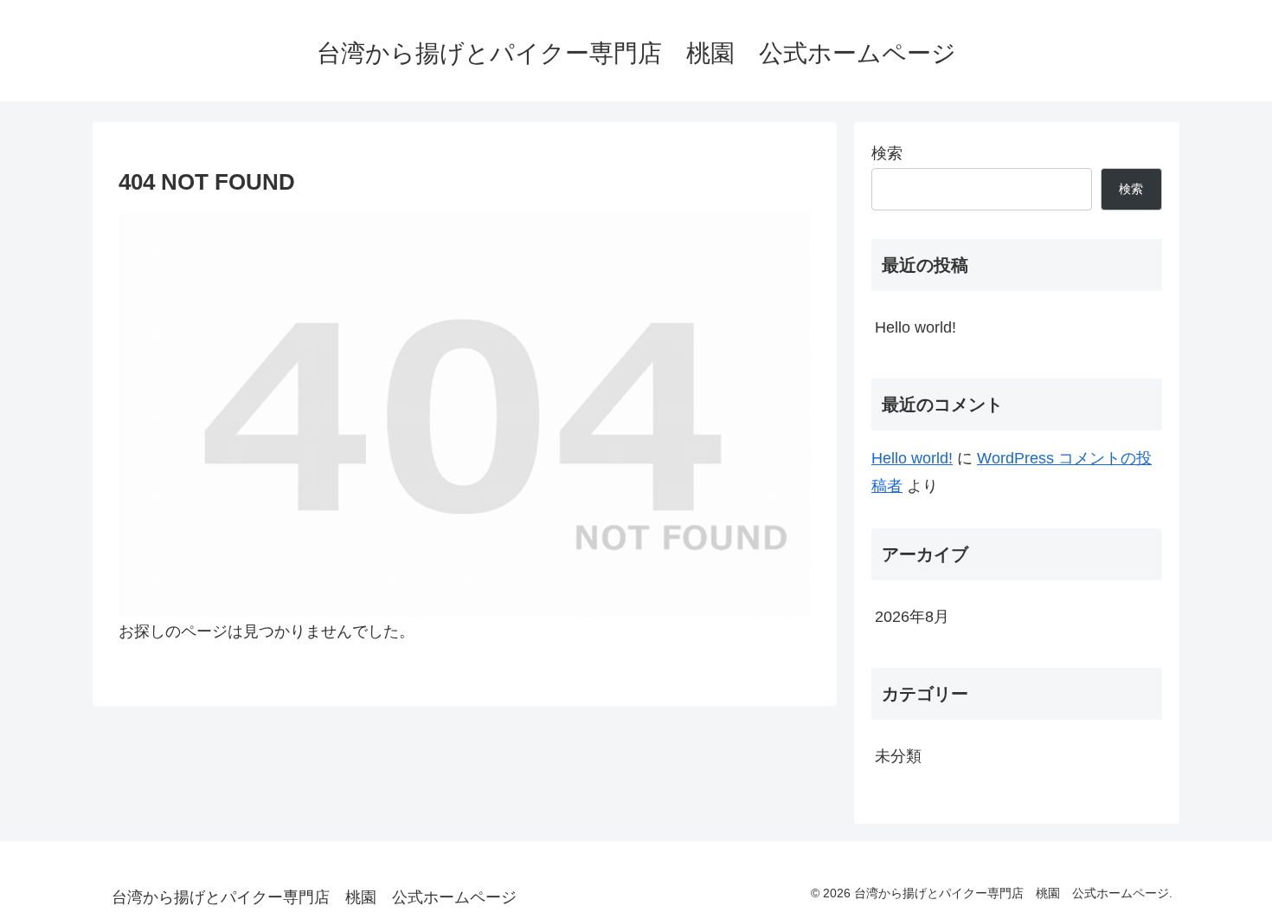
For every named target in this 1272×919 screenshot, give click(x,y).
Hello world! (915, 327)
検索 (887, 153)
